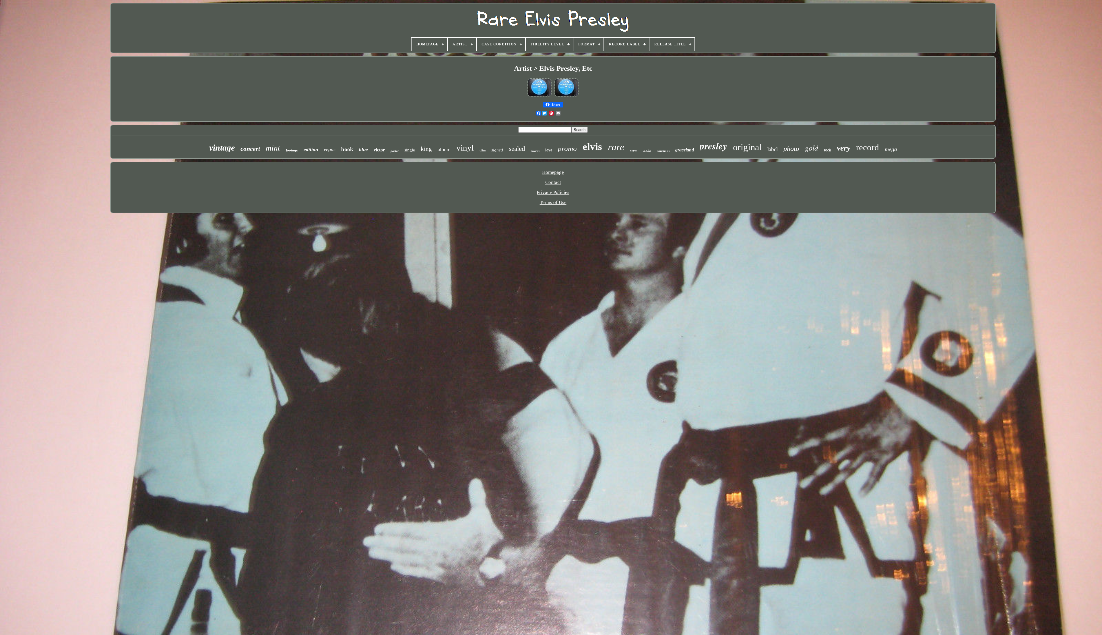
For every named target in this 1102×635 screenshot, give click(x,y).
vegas (329, 149)
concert (250, 148)
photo (791, 148)
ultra (483, 150)
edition (311, 149)
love (548, 150)
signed (497, 150)
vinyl (465, 147)
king (426, 148)
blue (363, 149)
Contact (553, 182)
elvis (592, 146)
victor (379, 149)
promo (567, 148)
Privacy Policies (553, 192)
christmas (663, 151)
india (647, 150)
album (444, 149)
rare (616, 147)
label (772, 149)
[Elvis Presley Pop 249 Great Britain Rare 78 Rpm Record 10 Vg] (539, 96)
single (409, 150)
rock (827, 150)
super (634, 150)
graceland (684, 149)
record (867, 147)
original (747, 147)
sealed (517, 148)
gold (811, 148)
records (535, 151)
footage (292, 150)
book (347, 149)
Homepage (553, 172)
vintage (222, 147)
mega (891, 149)
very (843, 147)
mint (273, 148)
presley (713, 146)
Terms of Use (553, 202)
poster (395, 151)
